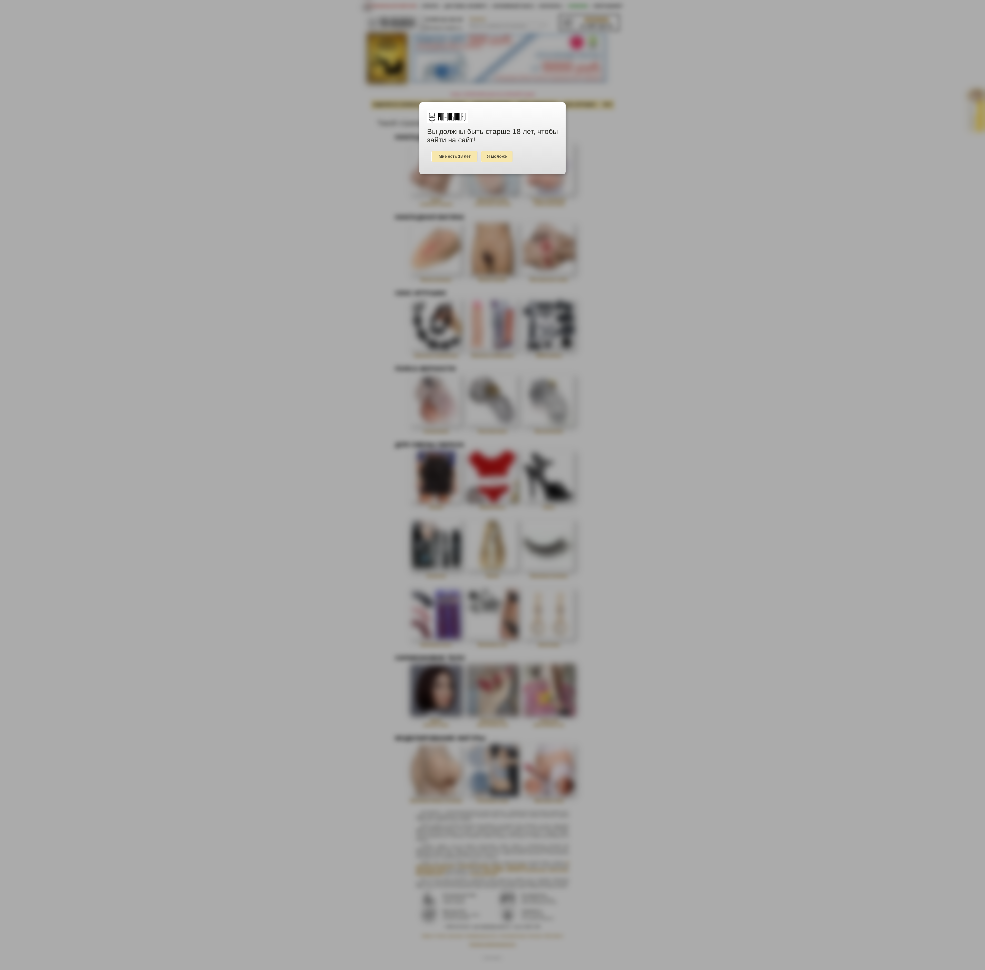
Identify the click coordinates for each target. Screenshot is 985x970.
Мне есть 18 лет (455, 156)
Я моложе (497, 156)
